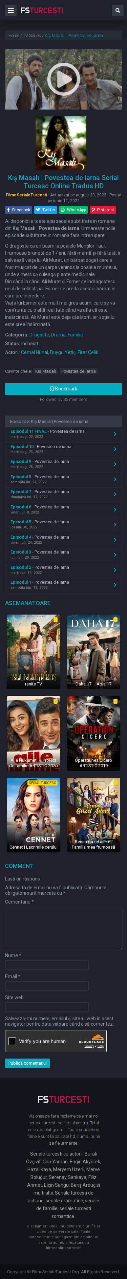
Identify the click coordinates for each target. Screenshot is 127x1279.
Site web (14, 997)
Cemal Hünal (34, 352)
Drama (58, 334)
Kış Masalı (45, 371)
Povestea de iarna (78, 371)
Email (12, 976)
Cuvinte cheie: (18, 371)
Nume (13, 955)
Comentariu (19, 902)
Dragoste (39, 334)
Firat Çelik (88, 352)
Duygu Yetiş (63, 352)
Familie (75, 334)
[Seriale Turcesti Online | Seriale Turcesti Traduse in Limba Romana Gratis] (41, 15)
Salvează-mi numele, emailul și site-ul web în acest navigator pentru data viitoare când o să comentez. (59, 1021)
